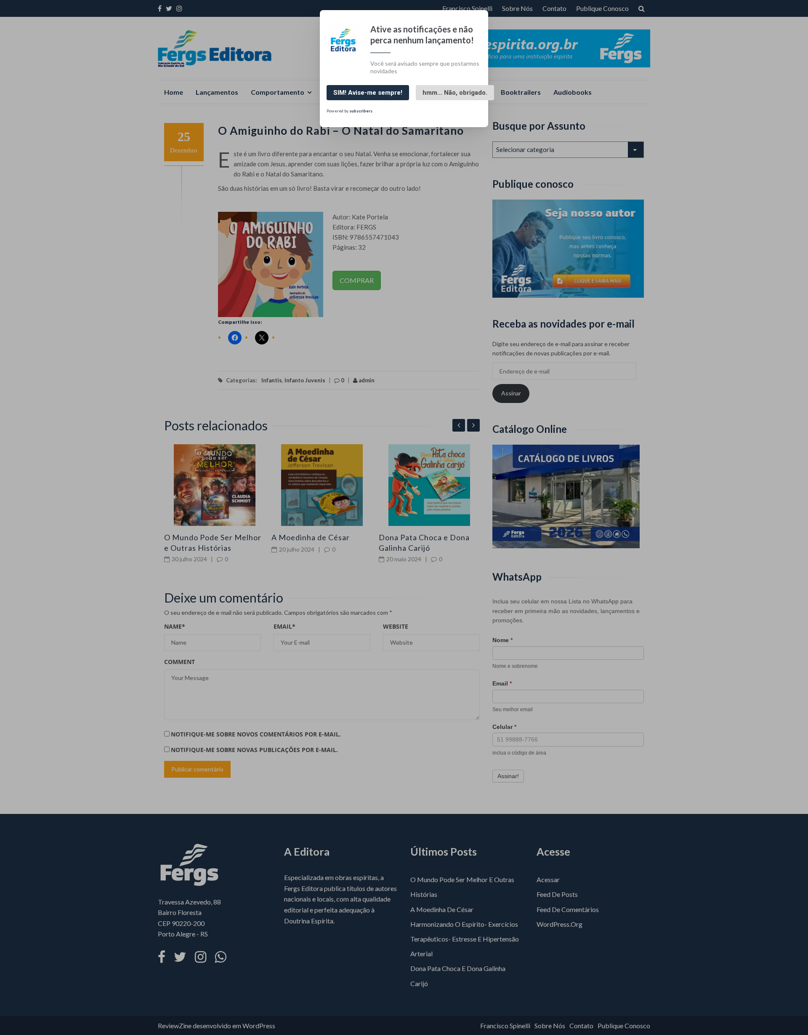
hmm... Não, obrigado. (455, 92)
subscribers (360, 110)
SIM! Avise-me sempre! (367, 92)
